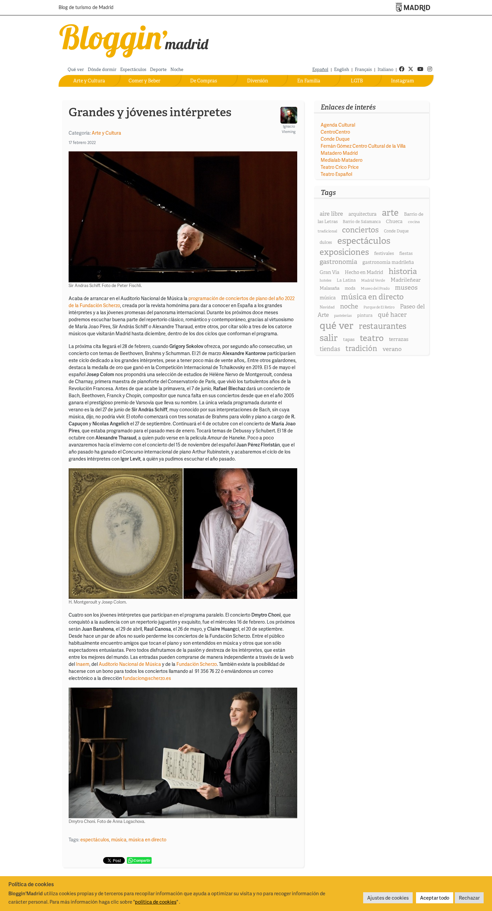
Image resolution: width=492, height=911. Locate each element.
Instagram (402, 81)
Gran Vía (329, 272)
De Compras (203, 81)
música (119, 839)
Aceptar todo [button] (434, 897)
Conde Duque (335, 139)
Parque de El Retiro (379, 307)
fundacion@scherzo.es (147, 678)
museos (406, 287)
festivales (384, 253)
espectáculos (94, 839)
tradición (361, 348)
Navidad (327, 307)
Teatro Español (336, 174)
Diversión (257, 81)
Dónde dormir (102, 69)
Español (320, 69)
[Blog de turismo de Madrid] (134, 39)
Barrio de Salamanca (362, 221)
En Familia (308, 81)
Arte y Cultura (89, 81)
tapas (348, 339)
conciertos (360, 230)
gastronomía (338, 262)
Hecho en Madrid (364, 272)
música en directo (147, 839)
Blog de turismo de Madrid (86, 7)
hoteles (325, 280)
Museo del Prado (375, 288)
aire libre (331, 213)
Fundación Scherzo (196, 664)
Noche (176, 69)
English (341, 69)
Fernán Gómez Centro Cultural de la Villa (363, 146)
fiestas (406, 253)
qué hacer (392, 314)
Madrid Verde (373, 280)
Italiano (385, 69)
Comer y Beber (144, 81)
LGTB (357, 81)
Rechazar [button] (469, 897)
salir (329, 338)
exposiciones (344, 252)
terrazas (398, 339)
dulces (326, 242)
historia (403, 271)
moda (350, 288)
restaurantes (382, 326)
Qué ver (76, 69)
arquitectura (362, 214)
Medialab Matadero (341, 160)
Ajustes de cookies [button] (388, 897)
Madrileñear (406, 279)
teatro (372, 338)
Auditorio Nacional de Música (130, 664)
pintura (365, 315)
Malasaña (329, 288)
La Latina (346, 280)
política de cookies (155, 901)
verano (392, 349)
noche (349, 306)
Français (363, 69)
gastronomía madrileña (388, 262)
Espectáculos (133, 69)
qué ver (336, 325)
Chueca (394, 221)
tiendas (330, 349)
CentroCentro (335, 132)
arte (390, 212)
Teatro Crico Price (340, 167)
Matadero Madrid (339, 153)
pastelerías (343, 315)
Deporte (158, 69)
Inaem (82, 664)
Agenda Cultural (338, 125)
